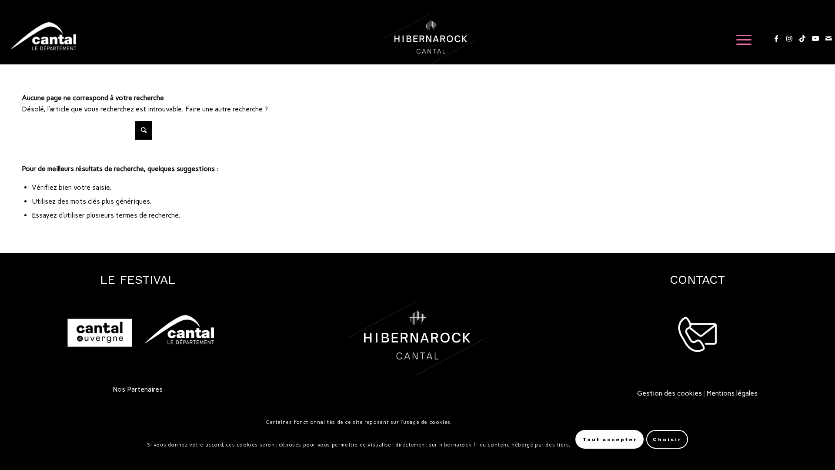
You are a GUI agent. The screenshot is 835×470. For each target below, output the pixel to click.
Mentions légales (732, 393)
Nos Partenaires (138, 389)
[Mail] (828, 38)
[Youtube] (815, 38)
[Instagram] (789, 38)
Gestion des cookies (669, 393)
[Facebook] (776, 38)
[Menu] (741, 38)
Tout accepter (609, 439)
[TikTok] (802, 38)
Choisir (667, 439)
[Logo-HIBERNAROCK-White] (431, 38)
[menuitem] (741, 38)
